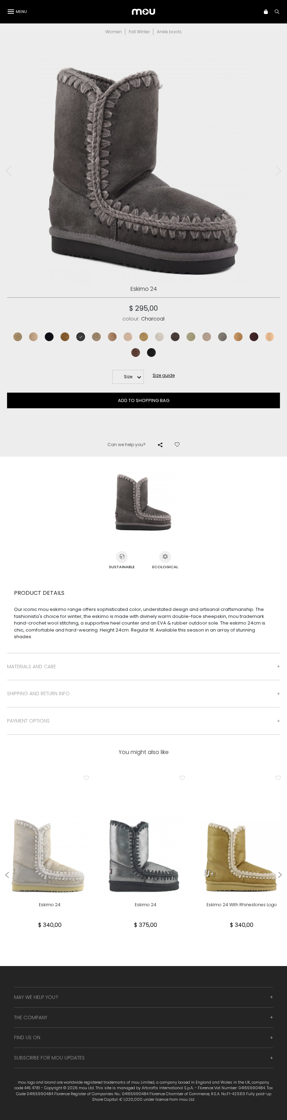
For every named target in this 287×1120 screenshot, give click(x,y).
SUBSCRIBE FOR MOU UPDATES (49, 1057)
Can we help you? (126, 445)
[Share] (160, 445)
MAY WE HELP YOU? (36, 997)
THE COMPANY (30, 1017)
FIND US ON (27, 1037)
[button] (266, 11)
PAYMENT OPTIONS (28, 720)
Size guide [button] (164, 375)
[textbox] (128, 376)
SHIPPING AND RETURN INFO (38, 693)
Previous (9, 170)
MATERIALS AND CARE (31, 666)
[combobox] (128, 377)
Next (278, 170)
